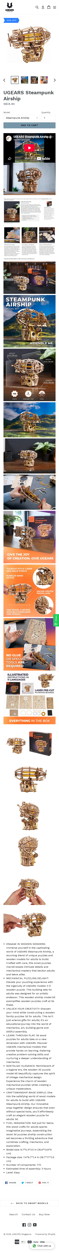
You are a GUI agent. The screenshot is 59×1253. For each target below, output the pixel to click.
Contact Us (28, 1214)
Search (13, 1214)
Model (6, 112)
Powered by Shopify (45, 1234)
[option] (15, 80)
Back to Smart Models (31, 1203)
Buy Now (44, 1214)
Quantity (45, 112)
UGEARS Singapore (21, 1234)
